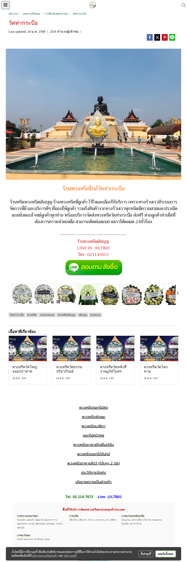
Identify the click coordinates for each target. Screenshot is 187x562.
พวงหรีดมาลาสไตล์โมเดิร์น (93, 444)
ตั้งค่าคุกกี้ (146, 553)
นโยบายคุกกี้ (70, 555)
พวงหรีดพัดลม (93, 416)
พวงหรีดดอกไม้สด (93, 407)
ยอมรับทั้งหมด (165, 553)
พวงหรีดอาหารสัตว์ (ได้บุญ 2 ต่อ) (93, 463)
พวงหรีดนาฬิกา (93, 426)
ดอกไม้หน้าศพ (93, 435)
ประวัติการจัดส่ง (93, 472)
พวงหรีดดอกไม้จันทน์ (93, 454)
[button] (182, 5)
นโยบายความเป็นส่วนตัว (93, 482)
